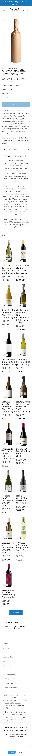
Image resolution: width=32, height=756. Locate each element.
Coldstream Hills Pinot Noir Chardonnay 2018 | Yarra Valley (22, 316)
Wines (6, 644)
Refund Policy (9, 683)
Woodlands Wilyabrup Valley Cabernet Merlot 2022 (8, 454)
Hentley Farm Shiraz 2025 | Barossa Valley (9, 362)
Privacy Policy (9, 679)
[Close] (30, 747)
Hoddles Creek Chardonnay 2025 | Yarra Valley (8, 501)
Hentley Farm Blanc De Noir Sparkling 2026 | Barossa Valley (23, 407)
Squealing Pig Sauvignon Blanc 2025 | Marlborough (8, 314)
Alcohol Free (8, 657)
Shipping (13, 81)
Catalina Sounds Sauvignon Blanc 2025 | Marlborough (8, 407)
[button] (4, 9)
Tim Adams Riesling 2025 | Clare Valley (23, 362)
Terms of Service (10, 688)
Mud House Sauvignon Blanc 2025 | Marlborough (8, 269)
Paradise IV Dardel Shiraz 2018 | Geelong (23, 452)
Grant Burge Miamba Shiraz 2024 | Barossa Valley (9, 593)
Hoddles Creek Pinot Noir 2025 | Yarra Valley (22, 499)
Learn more (25, 749)
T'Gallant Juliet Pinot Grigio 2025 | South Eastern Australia (23, 548)
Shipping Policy (9, 674)
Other (5, 661)
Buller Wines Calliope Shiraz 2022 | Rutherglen (23, 269)
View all (16, 613)
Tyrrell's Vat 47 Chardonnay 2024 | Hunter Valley (9, 548)
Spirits (6, 648)
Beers (5, 652)
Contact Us (7, 666)
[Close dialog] (30, 725)
